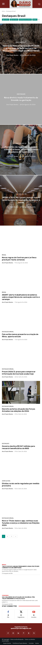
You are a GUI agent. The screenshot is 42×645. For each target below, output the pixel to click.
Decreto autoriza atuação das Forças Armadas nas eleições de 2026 (18, 410)
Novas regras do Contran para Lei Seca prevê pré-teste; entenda (19, 258)
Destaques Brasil (8, 331)
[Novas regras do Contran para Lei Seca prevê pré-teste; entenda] (21, 240)
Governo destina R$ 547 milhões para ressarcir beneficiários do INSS (18, 447)
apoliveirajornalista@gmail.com (21, 628)
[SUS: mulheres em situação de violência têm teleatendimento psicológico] (21, 584)
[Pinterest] (23, 633)
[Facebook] (8, 633)
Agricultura (5, 19)
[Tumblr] (29, 633)
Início (3, 11)
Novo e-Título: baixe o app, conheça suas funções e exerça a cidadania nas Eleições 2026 (20, 523)
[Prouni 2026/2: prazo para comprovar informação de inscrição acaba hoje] (21, 355)
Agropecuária (14, 19)
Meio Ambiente (21, 42)
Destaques (21, 94)
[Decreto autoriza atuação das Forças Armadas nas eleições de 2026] (21, 392)
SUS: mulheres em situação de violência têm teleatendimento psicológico (18, 597)
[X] (34, 633)
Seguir (21, 611)
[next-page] (15, 536)
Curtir (8, 611)
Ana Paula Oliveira (7, 262)
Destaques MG (21, 194)
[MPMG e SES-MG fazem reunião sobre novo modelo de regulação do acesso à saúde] (21, 200)
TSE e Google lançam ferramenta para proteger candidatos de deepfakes (20, 567)
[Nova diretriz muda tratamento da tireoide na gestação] (21, 99)
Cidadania (5, 595)
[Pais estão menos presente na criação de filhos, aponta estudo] (21, 317)
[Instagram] (13, 633)
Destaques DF (21, 143)
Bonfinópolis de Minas (25, 19)
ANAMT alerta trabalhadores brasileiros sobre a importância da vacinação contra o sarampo (21, 297)
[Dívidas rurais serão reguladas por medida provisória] (21, 466)
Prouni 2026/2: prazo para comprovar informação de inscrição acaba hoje (18, 372)
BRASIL (35, 19)
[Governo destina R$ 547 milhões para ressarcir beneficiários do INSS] (21, 429)
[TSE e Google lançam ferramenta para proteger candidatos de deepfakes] (21, 553)
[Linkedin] (18, 633)
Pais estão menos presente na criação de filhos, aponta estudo (20, 335)
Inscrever (34, 611)
